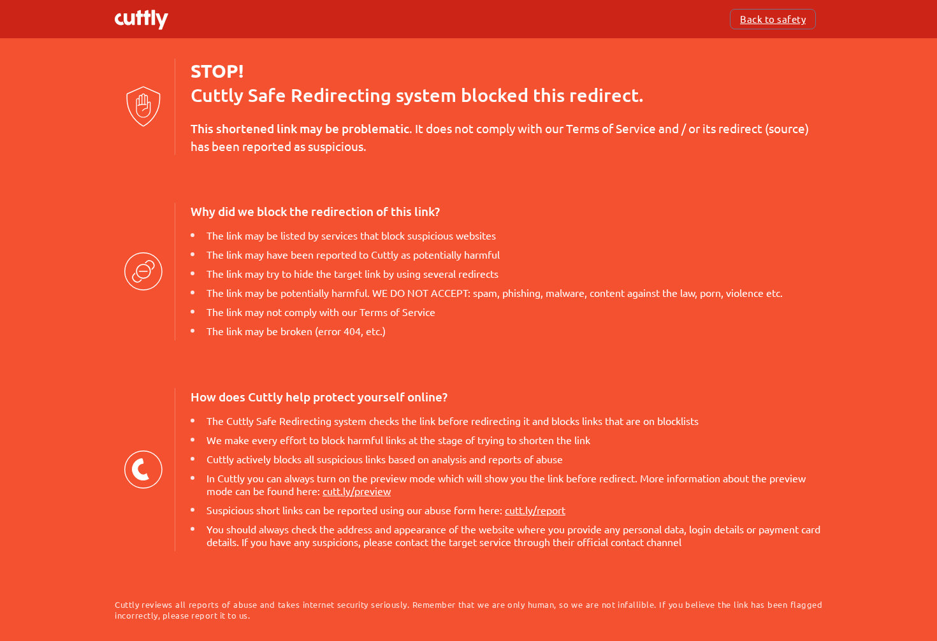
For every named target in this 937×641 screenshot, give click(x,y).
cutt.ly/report (535, 509)
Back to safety (773, 19)
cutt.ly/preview (357, 490)
